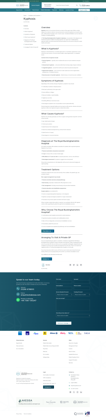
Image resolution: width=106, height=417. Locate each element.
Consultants (27, 10)
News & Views (72, 351)
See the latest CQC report (49, 383)
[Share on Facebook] (70, 264)
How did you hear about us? (63, 313)
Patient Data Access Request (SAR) (51, 345)
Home (25, 15)
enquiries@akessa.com (31, 295)
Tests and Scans (19, 345)
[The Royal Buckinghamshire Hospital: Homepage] (22, 5)
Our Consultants (20, 348)
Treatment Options (28, 44)
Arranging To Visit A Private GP (31, 47)
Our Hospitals (86, 1)
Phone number (77, 285)
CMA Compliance (47, 377)
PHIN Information (47, 380)
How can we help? (60, 298)
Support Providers (73, 360)
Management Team (73, 345)
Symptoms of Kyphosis (29, 34)
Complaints (48, 387)
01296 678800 (27, 289)
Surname (76, 279)
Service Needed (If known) (62, 292)
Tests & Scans (35, 10)
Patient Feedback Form (74, 357)
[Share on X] (73, 264)
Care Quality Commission (49, 375)
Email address (59, 285)
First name (58, 279)
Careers (70, 348)
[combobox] (66, 5)
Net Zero (71, 362)
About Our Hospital (73, 343)
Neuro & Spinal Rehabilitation (47, 5)
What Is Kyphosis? (28, 31)
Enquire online (83, 10)
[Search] (76, 5)
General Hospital (36, 5)
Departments (19, 10)
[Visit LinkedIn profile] (81, 392)
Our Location (46, 354)
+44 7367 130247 (28, 301)
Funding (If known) (78, 292)
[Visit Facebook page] (70, 392)
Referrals (61, 10)
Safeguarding (46, 357)
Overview (26, 28)
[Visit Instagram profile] (77, 392)
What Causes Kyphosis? (29, 37)
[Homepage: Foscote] (24, 373)
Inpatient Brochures (73, 354)
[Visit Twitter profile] (73, 392)
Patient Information (45, 10)
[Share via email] (81, 264)
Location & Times (70, 10)
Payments (54, 10)
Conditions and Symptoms (34, 15)
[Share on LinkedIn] (77, 264)
